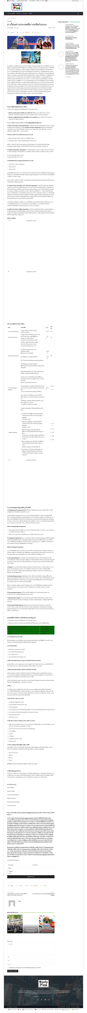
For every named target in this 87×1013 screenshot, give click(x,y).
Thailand (11, 871)
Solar (12, 27)
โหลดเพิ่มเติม (68, 77)
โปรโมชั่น (12, 18)
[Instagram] (41, 999)
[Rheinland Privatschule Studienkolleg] (31, 924)
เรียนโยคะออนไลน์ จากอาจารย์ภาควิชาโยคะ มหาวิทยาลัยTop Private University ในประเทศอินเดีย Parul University (47, 929)
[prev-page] (8, 935)
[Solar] (8, 28)
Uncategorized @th (15, 922)
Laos (10, 873)
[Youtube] (45, 999)
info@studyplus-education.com (46, 996)
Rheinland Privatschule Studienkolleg (31, 931)
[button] (78, 13)
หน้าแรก (8, 18)
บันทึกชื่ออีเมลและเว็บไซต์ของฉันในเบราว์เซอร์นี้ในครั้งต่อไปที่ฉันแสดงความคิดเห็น (25, 967)
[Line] (49, 999)
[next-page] (10, 935)
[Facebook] (38, 999)
